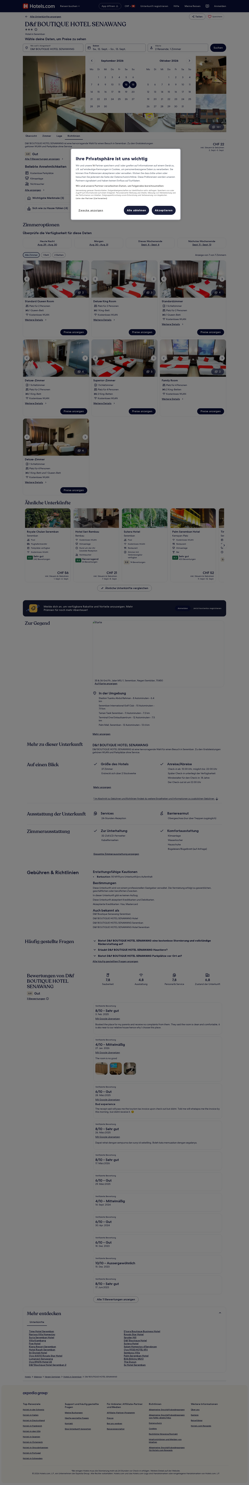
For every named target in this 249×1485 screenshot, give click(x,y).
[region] (126, 184)
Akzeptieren (164, 210)
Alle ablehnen (136, 210)
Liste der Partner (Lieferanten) (91, 198)
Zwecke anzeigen (90, 210)
